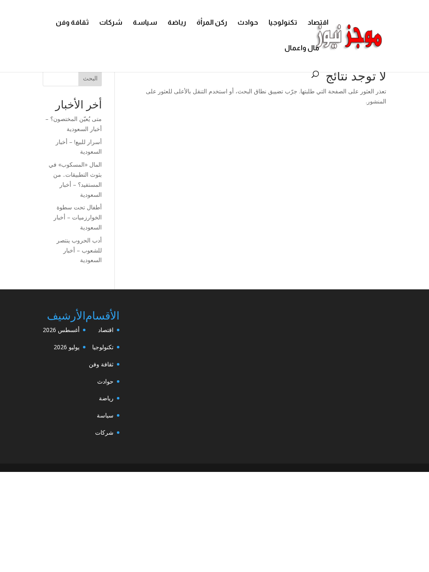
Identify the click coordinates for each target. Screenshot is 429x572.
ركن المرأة (211, 23)
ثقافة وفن (72, 23)
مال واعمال (301, 48)
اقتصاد (318, 23)
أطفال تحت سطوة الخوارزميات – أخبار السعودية (78, 217)
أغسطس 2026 (61, 330)
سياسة (145, 23)
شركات (110, 23)
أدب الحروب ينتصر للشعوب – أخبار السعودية (79, 250)
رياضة (177, 23)
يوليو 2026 (67, 347)
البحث (90, 78)
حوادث (248, 23)
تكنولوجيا (283, 23)
